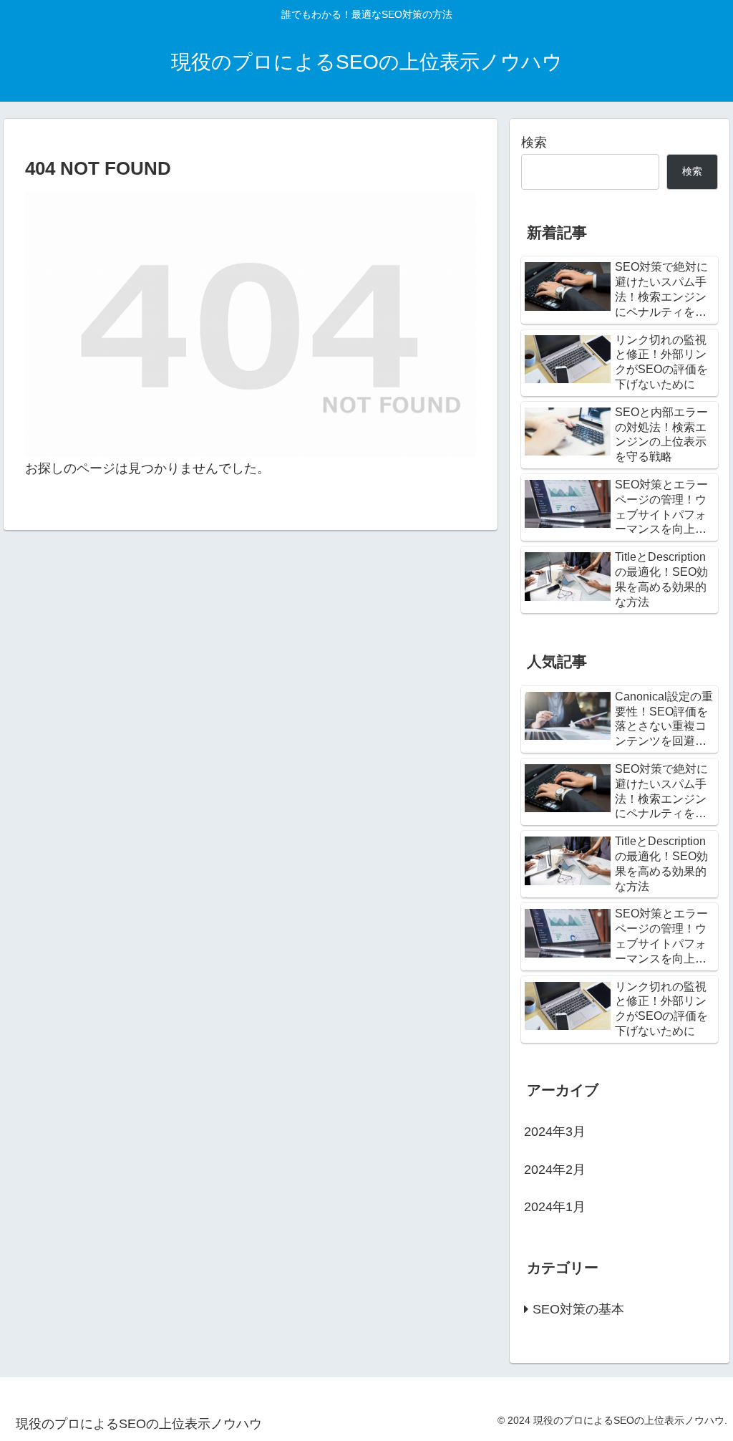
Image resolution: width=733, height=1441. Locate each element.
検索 (534, 142)
